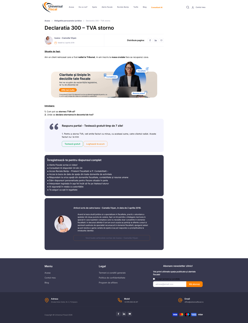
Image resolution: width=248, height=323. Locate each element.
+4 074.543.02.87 (131, 302)
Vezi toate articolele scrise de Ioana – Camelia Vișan (112, 238)
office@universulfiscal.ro (194, 302)
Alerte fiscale (107, 7)
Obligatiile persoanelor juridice (68, 21)
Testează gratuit (72, 144)
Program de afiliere (108, 282)
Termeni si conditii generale (112, 272)
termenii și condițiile (171, 279)
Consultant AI (156, 7)
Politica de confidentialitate (112, 277)
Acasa (71, 7)
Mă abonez (194, 284)
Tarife (135, 7)
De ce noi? (83, 7)
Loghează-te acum (95, 144)
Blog (144, 7)
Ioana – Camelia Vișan (65, 38)
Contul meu (200, 7)
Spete (94, 7)
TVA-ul (70, 111)
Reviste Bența (123, 7)
